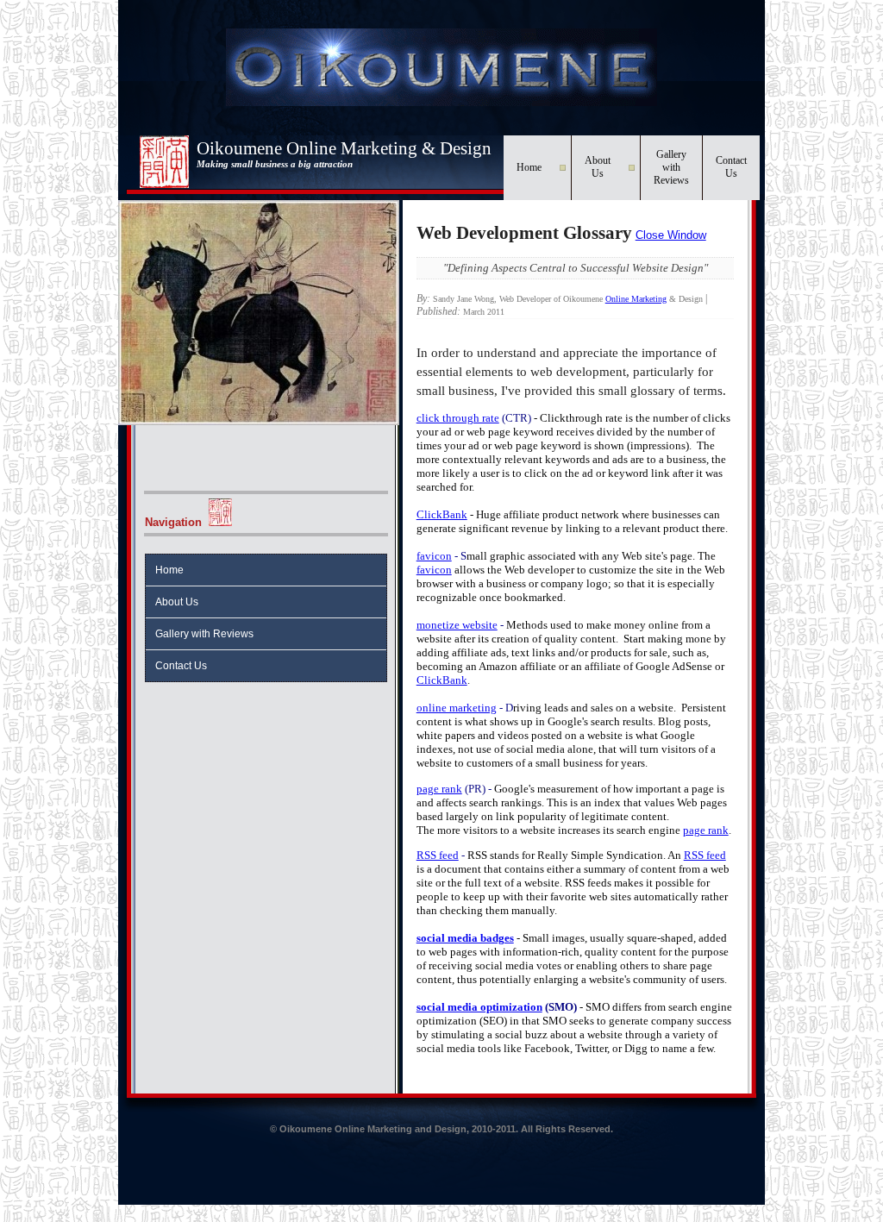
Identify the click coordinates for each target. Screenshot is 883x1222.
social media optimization (479, 1006)
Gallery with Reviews (671, 167)
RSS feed (437, 855)
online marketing (456, 707)
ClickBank (441, 514)
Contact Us (731, 166)
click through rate (457, 417)
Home (529, 167)
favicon (434, 555)
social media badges (465, 937)
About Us (598, 166)
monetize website (457, 624)
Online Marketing (636, 299)
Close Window (671, 235)
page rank (439, 788)
